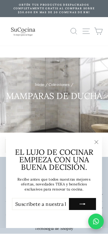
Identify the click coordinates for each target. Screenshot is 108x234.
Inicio (39, 84)
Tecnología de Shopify (54, 228)
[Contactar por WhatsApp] (96, 221)
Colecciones (59, 84)
